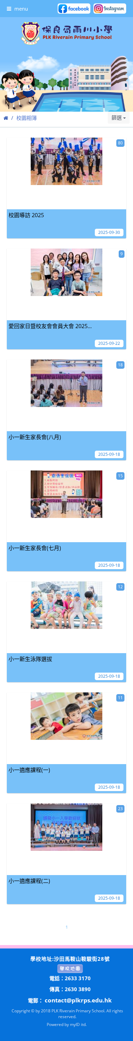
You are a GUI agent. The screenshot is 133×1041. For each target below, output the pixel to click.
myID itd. (78, 1024)
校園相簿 (26, 117)
